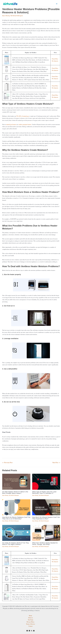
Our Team (30, 620)
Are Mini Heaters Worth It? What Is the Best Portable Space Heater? (15, 492)
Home (30, 615)
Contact (30, 626)
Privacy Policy (30, 622)
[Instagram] (34, 630)
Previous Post (7, 462)
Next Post (56, 462)
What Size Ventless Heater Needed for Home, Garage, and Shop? (45, 543)
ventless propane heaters (24, 124)
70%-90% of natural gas (22, 116)
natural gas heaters (11, 124)
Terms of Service (30, 624)
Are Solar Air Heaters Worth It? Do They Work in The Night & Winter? (15, 543)
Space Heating (6, 15)
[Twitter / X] (31, 630)
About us (30, 618)
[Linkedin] (29, 630)
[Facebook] (27, 630)
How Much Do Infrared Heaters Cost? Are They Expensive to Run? (46, 518)
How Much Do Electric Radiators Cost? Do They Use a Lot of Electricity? (16, 518)
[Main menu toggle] (56, 3)
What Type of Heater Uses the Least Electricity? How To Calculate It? (44, 492)
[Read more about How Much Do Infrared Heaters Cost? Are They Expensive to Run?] (46, 507)
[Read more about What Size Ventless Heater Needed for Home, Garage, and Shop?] (46, 533)
